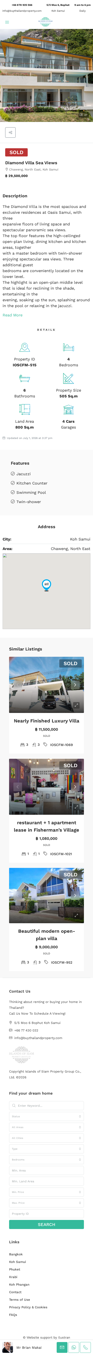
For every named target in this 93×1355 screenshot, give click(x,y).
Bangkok (16, 1254)
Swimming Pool (31, 492)
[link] (46, 685)
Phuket (14, 1269)
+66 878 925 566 (22, 4)
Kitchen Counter (31, 483)
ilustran (64, 1337)
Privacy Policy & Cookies (28, 1307)
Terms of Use (19, 1300)
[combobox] (46, 1116)
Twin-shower (28, 501)
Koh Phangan (19, 1284)
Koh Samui (17, 1262)
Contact (15, 1292)
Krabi (13, 1277)
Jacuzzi (23, 474)
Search (46, 1224)
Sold (16, 152)
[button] (46, 75)
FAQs (13, 1315)
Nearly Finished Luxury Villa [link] (46, 721)
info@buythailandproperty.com (22, 10)
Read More (12, 315)
